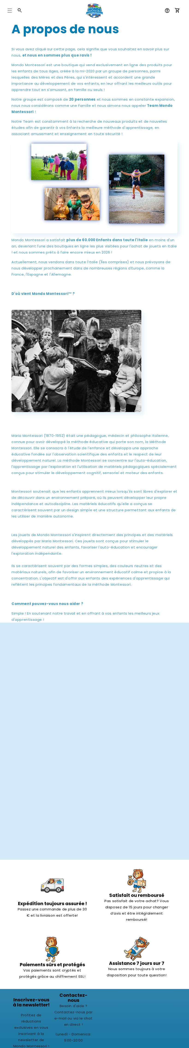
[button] (10, 11)
